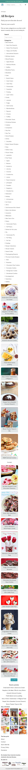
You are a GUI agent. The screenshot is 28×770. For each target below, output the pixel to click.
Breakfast (8, 72)
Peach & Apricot (10, 180)
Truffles (8, 116)
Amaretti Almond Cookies (14, 693)
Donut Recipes (10, 136)
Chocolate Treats (10, 119)
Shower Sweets (10, 248)
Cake (7, 75)
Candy (7, 97)
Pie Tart (8, 240)
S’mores (8, 114)
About (2, 739)
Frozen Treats (9, 152)
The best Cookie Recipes (12, 257)
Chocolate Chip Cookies (13, 265)
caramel (8, 100)
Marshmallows (10, 108)
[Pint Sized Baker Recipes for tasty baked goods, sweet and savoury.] (2, 4)
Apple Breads (10, 61)
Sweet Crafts (9, 251)
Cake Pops (9, 83)
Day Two (8, 133)
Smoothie (8, 141)
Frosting (8, 92)
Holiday (8, 196)
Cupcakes (9, 89)
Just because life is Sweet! (13, 207)
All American (9, 199)
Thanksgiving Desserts (12, 254)
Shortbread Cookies (11, 273)
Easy (7, 147)
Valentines (8, 279)
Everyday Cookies (11, 268)
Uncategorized (10, 276)
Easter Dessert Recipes (12, 144)
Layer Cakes (9, 94)
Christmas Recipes (11, 122)
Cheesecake (9, 86)
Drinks (7, 139)
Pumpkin (8, 185)
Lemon (8, 177)
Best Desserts (9, 42)
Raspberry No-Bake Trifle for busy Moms (14, 690)
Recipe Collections (11, 246)
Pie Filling (9, 237)
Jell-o (7, 204)
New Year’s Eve (10, 218)
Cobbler (8, 125)
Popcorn (8, 111)
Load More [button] (14, 680)
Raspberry (9, 188)
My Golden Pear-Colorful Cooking (10, 755)
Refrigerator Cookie (11, 270)
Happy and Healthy (11, 51)
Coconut (8, 171)
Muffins (8, 67)
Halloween (8, 193)
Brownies (8, 262)
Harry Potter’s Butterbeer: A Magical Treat (14, 698)
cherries (8, 169)
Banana (8, 163)
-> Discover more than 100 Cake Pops (14, 1)
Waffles (8, 281)
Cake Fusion (9, 81)
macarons (8, 213)
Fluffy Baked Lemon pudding (14, 696)
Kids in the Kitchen (11, 210)
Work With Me (5, 745)
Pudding (8, 243)
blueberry (9, 166)
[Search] (20, 5)
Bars (7, 259)
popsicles (9, 155)
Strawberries (9, 191)
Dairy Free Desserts (11, 45)
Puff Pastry (9, 226)
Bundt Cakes (9, 78)
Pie (6, 232)
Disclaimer (4, 750)
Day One (8, 130)
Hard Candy (9, 106)
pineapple (9, 182)
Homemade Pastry (11, 224)
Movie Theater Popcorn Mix (14, 704)
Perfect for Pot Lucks (11, 229)
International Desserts (12, 53)
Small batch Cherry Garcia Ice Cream (14, 687)
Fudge (8, 103)
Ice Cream (8, 202)
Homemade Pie (10, 235)
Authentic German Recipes (8, 757)
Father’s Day (9, 149)
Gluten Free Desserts (12, 48)
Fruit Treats (9, 158)
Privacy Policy (5, 747)
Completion (9, 127)
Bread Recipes (10, 59)
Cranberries (9, 174)
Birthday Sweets (10, 56)
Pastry (7, 221)
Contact (3, 742)
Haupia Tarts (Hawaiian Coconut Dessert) (14, 701)
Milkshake (8, 215)
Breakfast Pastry (10, 70)
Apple (8, 160)
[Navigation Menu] (25, 5)
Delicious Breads (10, 64)
